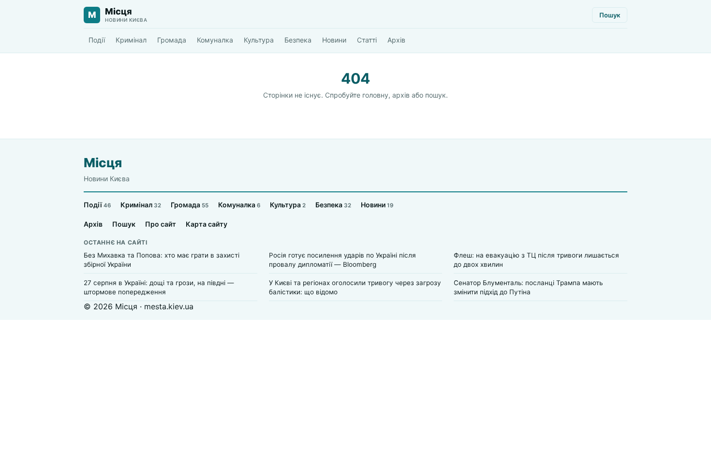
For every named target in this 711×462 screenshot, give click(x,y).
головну (375, 95)
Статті (367, 40)
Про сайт (160, 224)
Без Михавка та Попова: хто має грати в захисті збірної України (161, 259)
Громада (171, 40)
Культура (259, 40)
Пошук (609, 15)
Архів (396, 40)
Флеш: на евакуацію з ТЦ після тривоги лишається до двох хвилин (536, 259)
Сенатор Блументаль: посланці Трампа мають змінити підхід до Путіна (528, 287)
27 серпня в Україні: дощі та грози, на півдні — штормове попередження (159, 287)
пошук (435, 95)
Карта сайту (206, 224)
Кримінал (131, 40)
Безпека (297, 40)
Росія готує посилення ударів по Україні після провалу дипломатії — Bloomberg (342, 259)
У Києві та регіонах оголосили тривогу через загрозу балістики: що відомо (355, 287)
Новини (334, 40)
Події (97, 40)
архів (401, 95)
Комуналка (215, 40)
